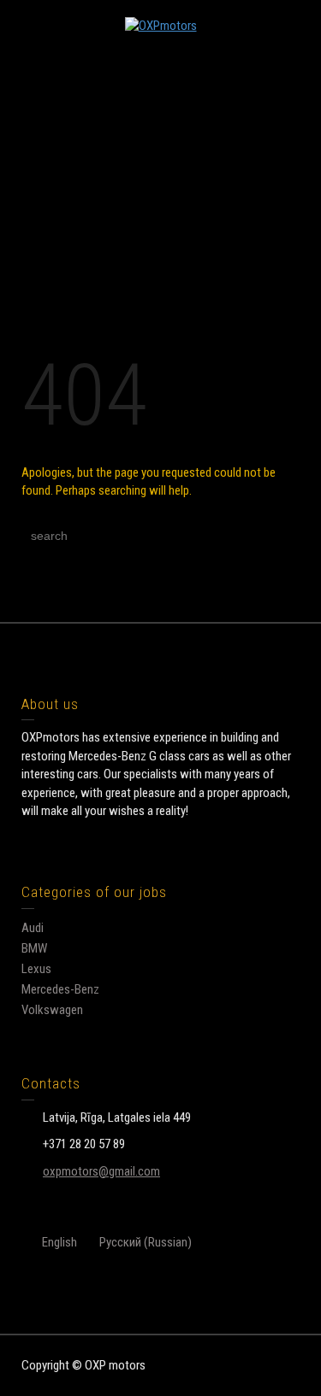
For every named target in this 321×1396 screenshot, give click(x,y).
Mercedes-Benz (60, 989)
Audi (32, 928)
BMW (34, 948)
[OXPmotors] (161, 25)
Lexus (36, 969)
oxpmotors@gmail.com (101, 1171)
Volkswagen (52, 1010)
